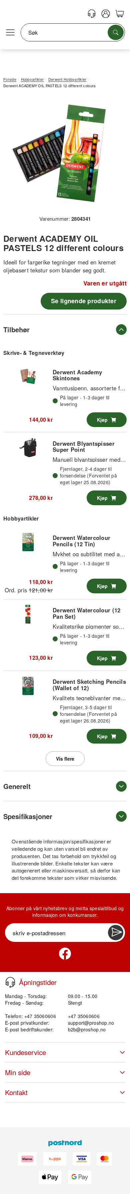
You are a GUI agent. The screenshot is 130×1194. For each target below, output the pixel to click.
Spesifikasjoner (27, 816)
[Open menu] (10, 32)
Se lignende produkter (83, 300)
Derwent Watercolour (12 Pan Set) (86, 613)
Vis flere (65, 758)
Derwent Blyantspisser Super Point (84, 446)
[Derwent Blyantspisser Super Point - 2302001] (28, 447)
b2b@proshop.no (87, 1029)
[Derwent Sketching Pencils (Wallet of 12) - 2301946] (28, 686)
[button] (62, 154)
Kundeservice (25, 1052)
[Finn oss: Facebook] (65, 953)
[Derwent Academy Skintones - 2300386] (28, 376)
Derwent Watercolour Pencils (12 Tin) (81, 541)
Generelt (17, 786)
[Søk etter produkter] (116, 32)
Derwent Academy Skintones (77, 375)
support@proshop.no (91, 1022)
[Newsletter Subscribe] (115, 932)
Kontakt (16, 1092)
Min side (17, 1072)
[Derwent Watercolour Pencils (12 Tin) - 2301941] (28, 542)
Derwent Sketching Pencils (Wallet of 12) (89, 684)
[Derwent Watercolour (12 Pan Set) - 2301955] (28, 614)
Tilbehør (16, 329)
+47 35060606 (84, 1016)
